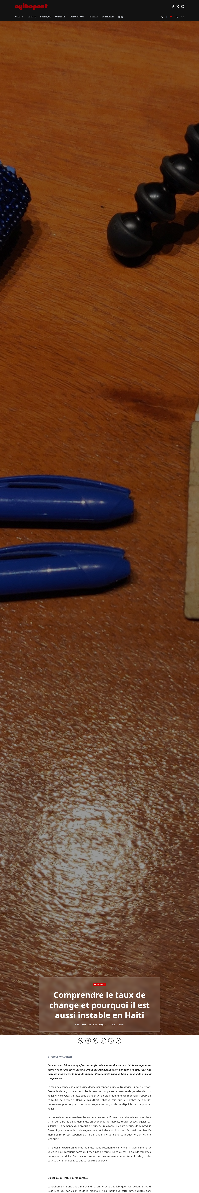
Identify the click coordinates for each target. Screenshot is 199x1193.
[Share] (80, 1041)
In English (108, 16)
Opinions (60, 16)
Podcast (93, 16)
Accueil (19, 16)
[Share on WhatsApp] (103, 1041)
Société (32, 16)
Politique (45, 16)
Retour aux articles (61, 1057)
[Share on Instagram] (95, 1041)
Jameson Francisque (93, 1024)
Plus (120, 17)
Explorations (77, 16)
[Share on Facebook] (88, 1041)
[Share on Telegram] (111, 1041)
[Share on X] (118, 1041)
